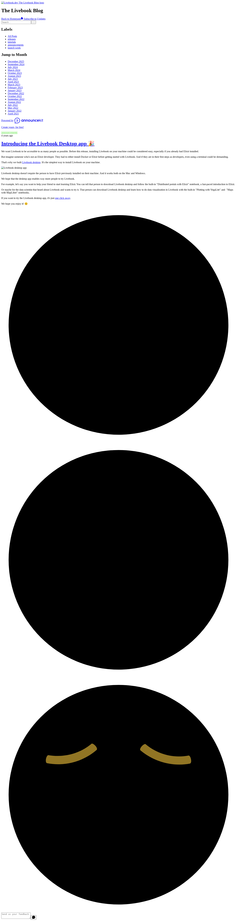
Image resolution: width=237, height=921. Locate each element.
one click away (62, 198)
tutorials (12, 42)
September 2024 (16, 64)
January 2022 (14, 110)
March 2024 (14, 70)
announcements (16, 44)
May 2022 (13, 107)
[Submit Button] (33, 22)
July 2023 (13, 78)
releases (12, 39)
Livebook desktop (31, 162)
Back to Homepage (11, 18)
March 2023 (14, 84)
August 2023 (14, 76)
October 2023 (15, 73)
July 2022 (13, 105)
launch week (14, 47)
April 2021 (13, 113)
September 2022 (16, 99)
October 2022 (15, 96)
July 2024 (13, 67)
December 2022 (16, 93)
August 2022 (14, 102)
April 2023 (13, 81)
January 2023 (14, 90)
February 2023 (15, 87)
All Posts (12, 36)
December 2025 (16, 61)
